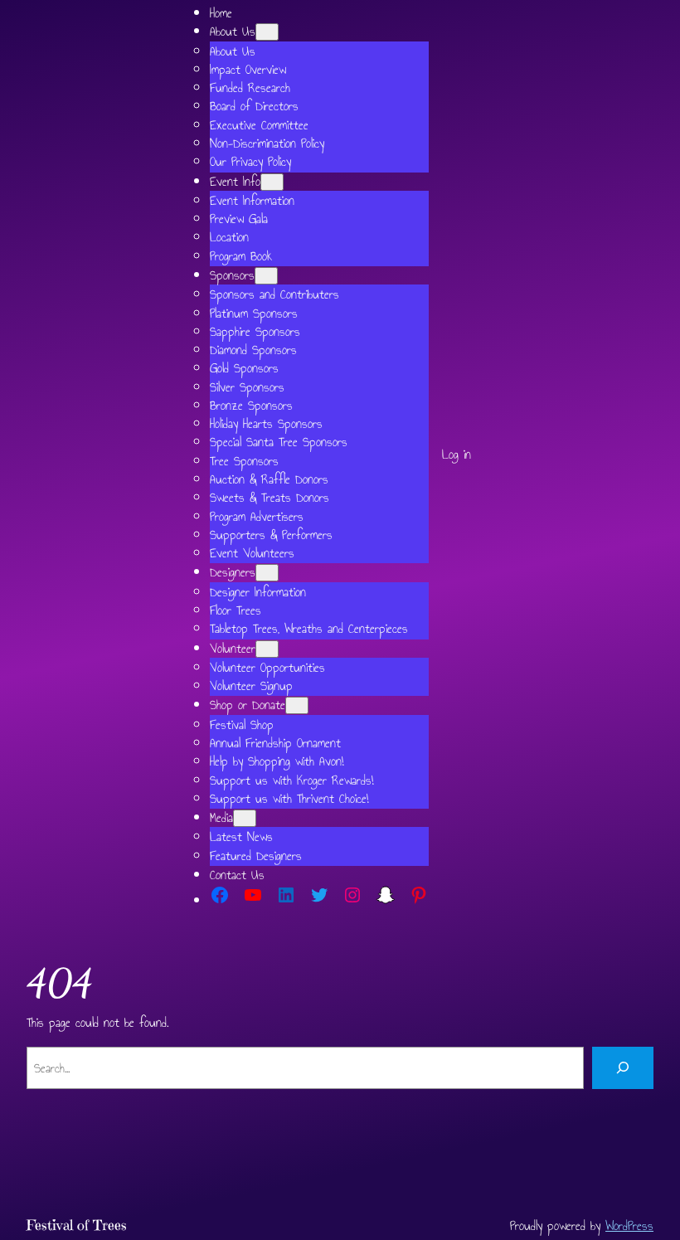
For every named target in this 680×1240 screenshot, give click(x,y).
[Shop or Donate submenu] (296, 705)
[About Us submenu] (267, 32)
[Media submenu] (244, 818)
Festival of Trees (77, 1225)
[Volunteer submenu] (267, 649)
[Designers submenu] (267, 572)
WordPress (629, 1225)
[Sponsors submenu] (266, 275)
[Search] (622, 1068)
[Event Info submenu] (272, 182)
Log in (456, 454)
